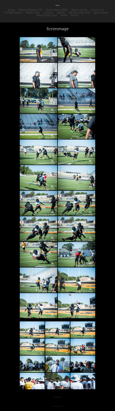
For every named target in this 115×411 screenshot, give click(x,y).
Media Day (33, 12)
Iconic (57, 5)
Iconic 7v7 (97, 9)
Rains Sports (79, 9)
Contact (48, 12)
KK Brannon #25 (79, 12)
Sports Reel (101, 12)
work (63, 15)
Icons (11, 9)
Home (75, 15)
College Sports (13, 12)
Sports (61, 12)
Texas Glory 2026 (57, 9)
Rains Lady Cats (46, 15)
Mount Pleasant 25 (30, 9)
